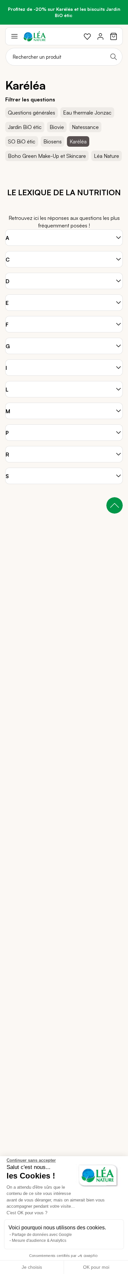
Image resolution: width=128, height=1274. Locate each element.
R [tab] (7, 454)
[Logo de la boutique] (35, 36)
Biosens (52, 141)
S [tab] (7, 476)
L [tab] (7, 389)
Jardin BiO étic (25, 127)
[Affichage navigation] (14, 36)
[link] (87, 36)
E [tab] (7, 303)
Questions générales (31, 112)
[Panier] (113, 36)
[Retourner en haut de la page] (114, 505)
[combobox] (64, 57)
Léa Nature (106, 156)
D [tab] (8, 281)
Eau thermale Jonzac (87, 112)
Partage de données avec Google (42, 1234)
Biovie (57, 127)
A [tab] (7, 238)
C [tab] (8, 259)
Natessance (85, 127)
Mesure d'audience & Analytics (39, 1240)
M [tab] (8, 411)
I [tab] (6, 368)
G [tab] (8, 346)
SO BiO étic (21, 141)
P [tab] (7, 433)
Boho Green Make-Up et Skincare (47, 156)
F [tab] (7, 324)
